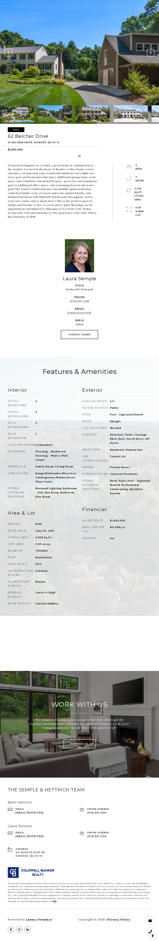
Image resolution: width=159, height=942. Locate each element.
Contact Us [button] (79, 743)
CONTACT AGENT (79, 334)
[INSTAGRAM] (19, 930)
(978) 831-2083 (96, 812)
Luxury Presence (39, 919)
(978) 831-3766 (79, 301)
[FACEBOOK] (11, 930)
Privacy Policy (118, 919)
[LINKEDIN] (28, 930)
